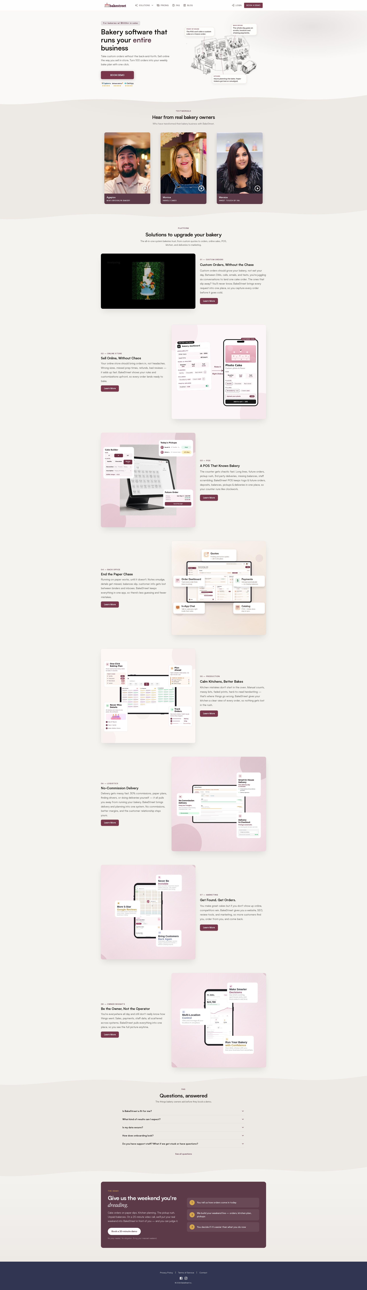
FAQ (178, 5)
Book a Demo (253, 5)
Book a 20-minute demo (124, 1231)
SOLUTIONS (144, 5)
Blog (190, 5)
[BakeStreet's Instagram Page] (186, 1279)
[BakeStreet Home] (115, 6)
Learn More (209, 301)
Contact (203, 1272)
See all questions (183, 1154)
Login (239, 5)
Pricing (165, 5)
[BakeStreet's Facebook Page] (181, 1279)
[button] (183, 1111)
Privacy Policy (166, 1272)
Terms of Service (186, 1272)
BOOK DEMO (117, 75)
